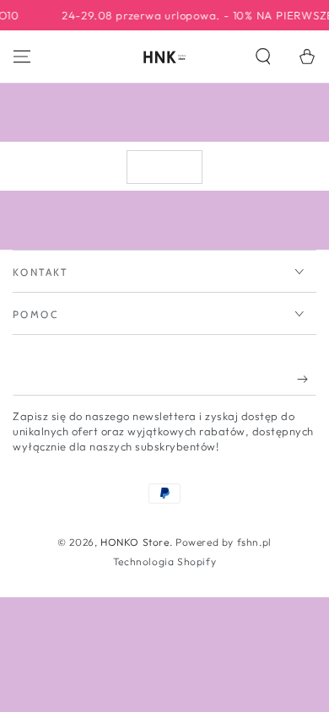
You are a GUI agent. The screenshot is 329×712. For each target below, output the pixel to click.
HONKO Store (135, 542)
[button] (263, 56)
